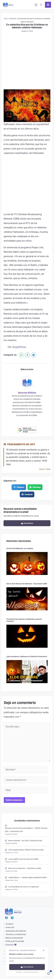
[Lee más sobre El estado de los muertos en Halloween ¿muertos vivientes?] (27, 636)
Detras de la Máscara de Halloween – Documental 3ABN (26, 584)
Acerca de (10, 927)
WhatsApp (37, 487)
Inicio (6, 18)
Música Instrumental (14, 938)
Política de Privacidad (15, 941)
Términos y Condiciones (16, 934)
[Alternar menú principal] (48, 5)
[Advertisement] (27, 61)
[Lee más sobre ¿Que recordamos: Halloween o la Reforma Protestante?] (27, 671)
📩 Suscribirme (27, 523)
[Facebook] (27, 354)
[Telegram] (33, 354)
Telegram (20, 487)
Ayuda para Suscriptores (16, 931)
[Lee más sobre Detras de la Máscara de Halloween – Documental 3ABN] (27, 598)
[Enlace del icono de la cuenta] (36, 4)
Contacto (9, 924)
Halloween (12, 18)
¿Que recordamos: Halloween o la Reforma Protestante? (26, 656)
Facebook (29, 494)
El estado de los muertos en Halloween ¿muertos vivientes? (24, 620)
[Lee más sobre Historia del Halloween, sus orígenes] (27, 563)
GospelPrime (19, 346)
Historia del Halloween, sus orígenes (19, 548)
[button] (41, 4)
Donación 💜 (11, 945)
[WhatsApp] (21, 354)
